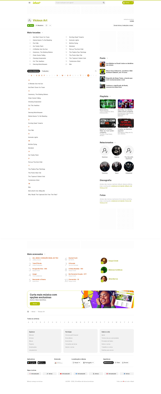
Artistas (31, 338)
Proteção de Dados (107, 341)
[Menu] (29, 2)
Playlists (31, 344)
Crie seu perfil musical (71, 335)
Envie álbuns (69, 338)
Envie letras (68, 341)
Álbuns (31, 341)
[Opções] (50, 25)
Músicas (31, 335)
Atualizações (33, 347)
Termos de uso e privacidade (110, 338)
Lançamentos (33, 350)
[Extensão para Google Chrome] (58, 362)
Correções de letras (71, 344)
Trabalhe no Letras (107, 347)
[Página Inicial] (28, 311)
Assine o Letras (69, 347)
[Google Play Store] (31, 362)
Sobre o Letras (106, 344)
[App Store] (42, 362)
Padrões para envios (108, 350)
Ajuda (103, 335)
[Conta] (132, 2)
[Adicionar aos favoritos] (46, 25)
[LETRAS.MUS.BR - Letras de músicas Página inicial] (36, 2)
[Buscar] (103, 2)
